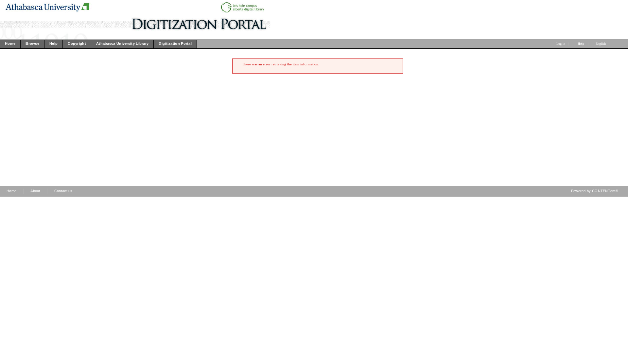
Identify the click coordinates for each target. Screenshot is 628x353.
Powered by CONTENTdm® (594, 191)
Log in (560, 43)
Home (11, 191)
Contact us (63, 191)
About (35, 191)
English (601, 43)
